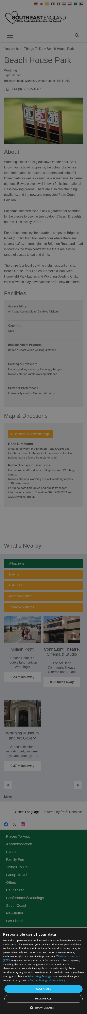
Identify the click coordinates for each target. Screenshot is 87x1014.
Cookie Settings (39, 980)
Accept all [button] (43, 989)
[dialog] (43, 971)
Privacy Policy (57, 980)
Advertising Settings (39, 976)
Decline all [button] (43, 998)
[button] (43, 1007)
